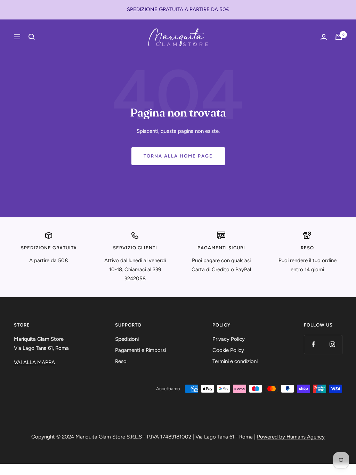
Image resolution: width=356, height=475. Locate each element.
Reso (121, 361)
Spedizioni (127, 339)
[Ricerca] (32, 37)
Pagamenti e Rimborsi (140, 350)
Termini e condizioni (235, 361)
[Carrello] (338, 37)
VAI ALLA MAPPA (34, 362)
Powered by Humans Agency (291, 437)
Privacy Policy (228, 339)
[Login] (324, 37)
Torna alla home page (178, 156)
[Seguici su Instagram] (332, 344)
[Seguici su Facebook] (313, 344)
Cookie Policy (228, 350)
